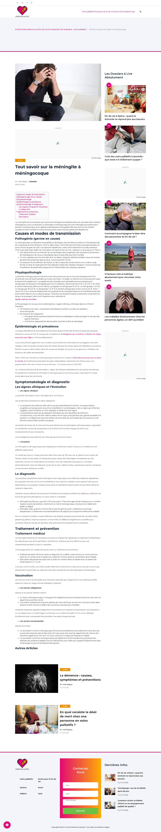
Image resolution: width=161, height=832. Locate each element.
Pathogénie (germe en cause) (29, 197)
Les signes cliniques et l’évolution (33, 207)
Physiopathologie (23, 199)
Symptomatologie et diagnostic (29, 204)
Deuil (122, 12)
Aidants (128, 12)
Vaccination (24, 217)
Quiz (133, 12)
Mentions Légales (104, 827)
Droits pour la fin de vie (103, 12)
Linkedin (33, 181)
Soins (20, 160)
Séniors (116, 12)
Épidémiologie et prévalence (28, 202)
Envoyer (80, 811)
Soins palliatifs (87, 12)
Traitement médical (27, 214)
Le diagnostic (24, 209)
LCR (82, 493)
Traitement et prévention (27, 212)
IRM (64, 520)
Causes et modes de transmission (30, 194)
